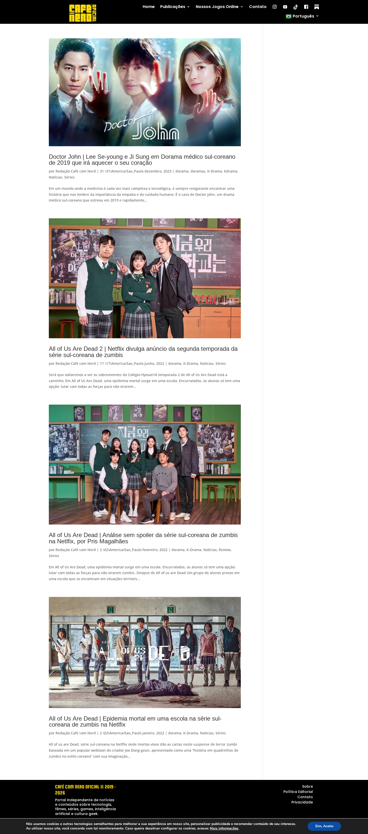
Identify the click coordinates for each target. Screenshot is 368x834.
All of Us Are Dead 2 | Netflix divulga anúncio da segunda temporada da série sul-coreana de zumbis (143, 351)
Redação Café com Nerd (76, 171)
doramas (198, 171)
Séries (69, 177)
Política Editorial (298, 791)
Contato (258, 7)
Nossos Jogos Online (217, 7)
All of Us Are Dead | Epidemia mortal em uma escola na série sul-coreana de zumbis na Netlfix (135, 721)
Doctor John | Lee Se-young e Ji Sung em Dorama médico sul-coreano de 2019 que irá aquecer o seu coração (142, 159)
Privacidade (302, 802)
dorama (182, 171)
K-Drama (214, 171)
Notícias (55, 177)
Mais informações (224, 828)
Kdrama (230, 171)
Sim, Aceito (324, 826)
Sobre (307, 786)
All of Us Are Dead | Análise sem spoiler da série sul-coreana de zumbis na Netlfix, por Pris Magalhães (143, 538)
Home (149, 7)
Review (225, 549)
